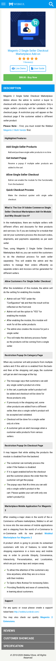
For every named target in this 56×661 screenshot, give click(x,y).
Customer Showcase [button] (19, 638)
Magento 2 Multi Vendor (14, 130)
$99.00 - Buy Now (28, 77)
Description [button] (12, 88)
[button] (3, 4)
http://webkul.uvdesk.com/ (26, 612)
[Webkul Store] (17, 4)
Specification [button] (13, 646)
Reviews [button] (9, 630)
